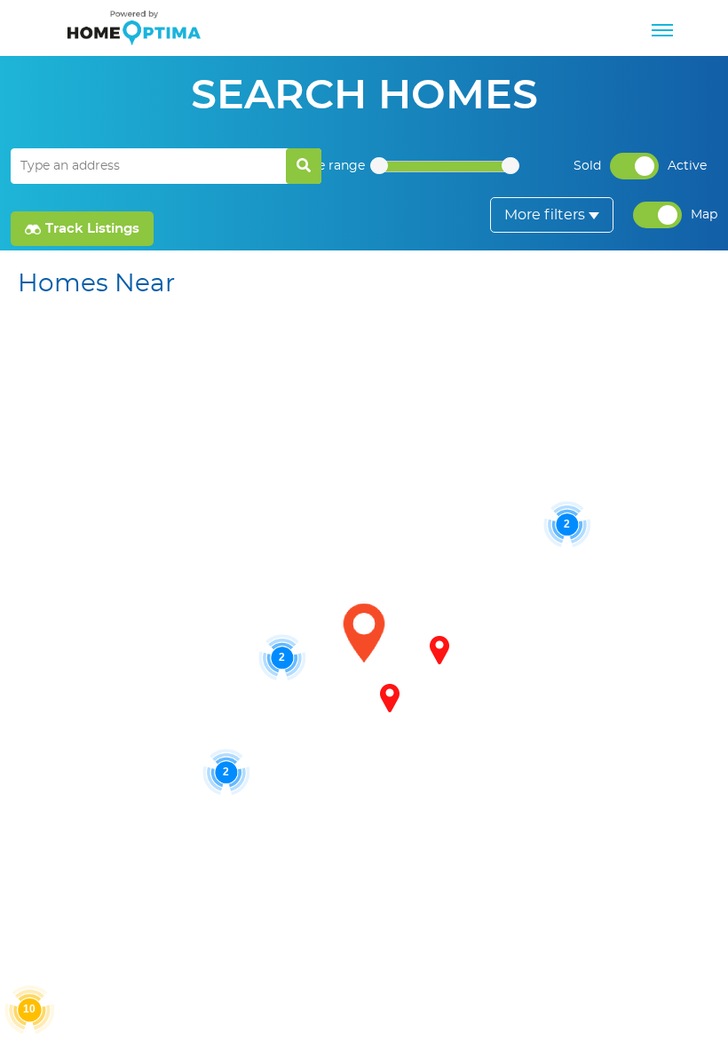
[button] (389, 698)
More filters (544, 215)
